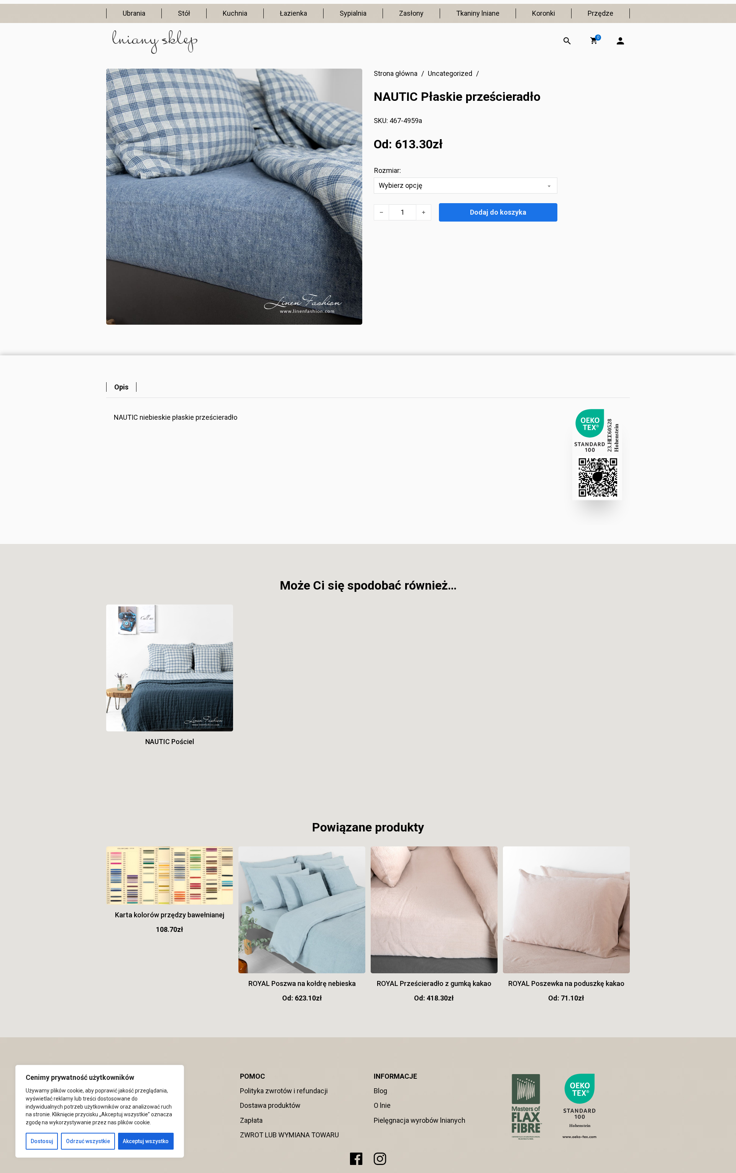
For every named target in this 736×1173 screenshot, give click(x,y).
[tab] (121, 387)
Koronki (543, 13)
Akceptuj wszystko (146, 1141)
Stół (184, 13)
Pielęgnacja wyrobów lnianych (419, 1120)
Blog (380, 1091)
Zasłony (411, 13)
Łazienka (293, 13)
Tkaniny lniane (477, 13)
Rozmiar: (387, 170)
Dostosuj (42, 1141)
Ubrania (134, 13)
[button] (594, 40)
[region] (99, 1111)
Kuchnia (235, 13)
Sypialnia (353, 13)
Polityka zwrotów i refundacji (284, 1091)
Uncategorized (450, 73)
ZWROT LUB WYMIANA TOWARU (289, 1135)
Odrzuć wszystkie (88, 1141)
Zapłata (251, 1120)
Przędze (600, 13)
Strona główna (395, 73)
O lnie (382, 1105)
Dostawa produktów (270, 1105)
